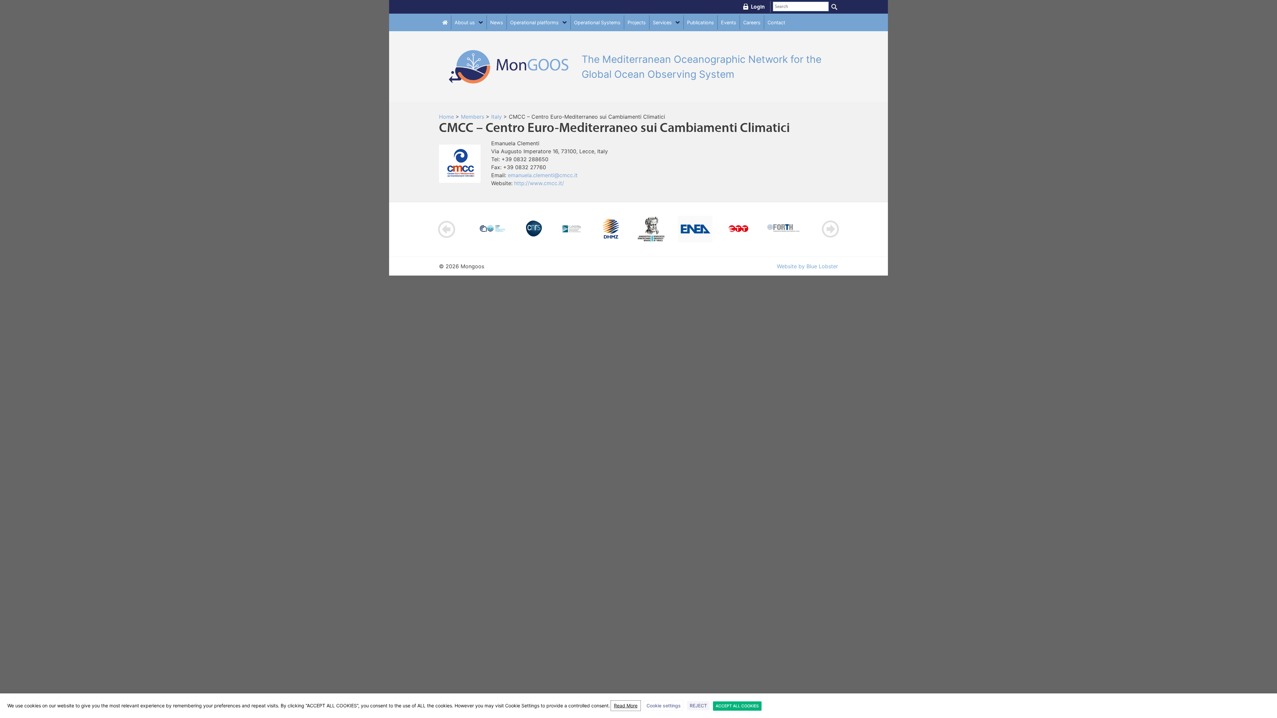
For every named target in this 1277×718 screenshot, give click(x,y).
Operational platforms (534, 22)
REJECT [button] (698, 705)
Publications (700, 22)
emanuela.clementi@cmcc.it (543, 175)
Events (728, 22)
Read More (626, 705)
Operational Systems (597, 22)
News (496, 22)
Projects (637, 22)
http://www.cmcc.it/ (539, 183)
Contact (776, 22)
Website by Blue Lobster (807, 266)
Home (446, 116)
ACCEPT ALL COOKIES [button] (737, 705)
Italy (496, 116)
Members (472, 116)
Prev (447, 229)
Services (662, 22)
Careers (752, 22)
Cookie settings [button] (663, 705)
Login (758, 6)
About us (465, 22)
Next (830, 229)
